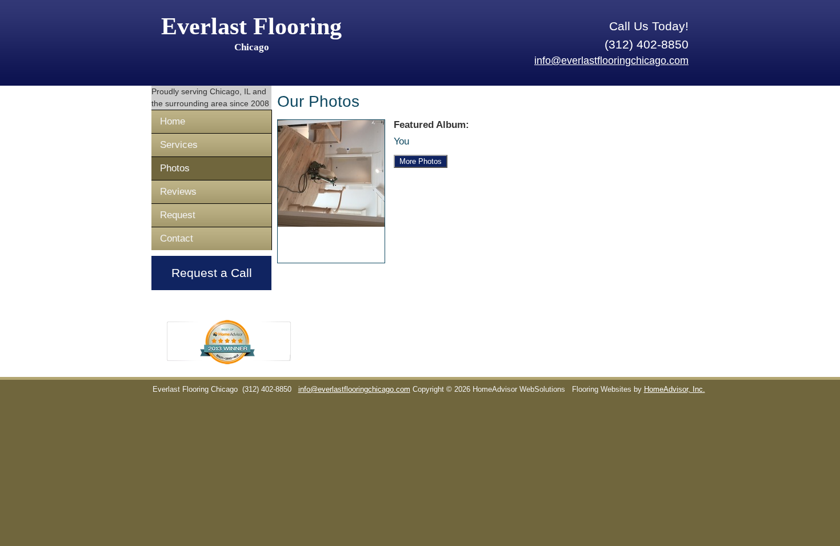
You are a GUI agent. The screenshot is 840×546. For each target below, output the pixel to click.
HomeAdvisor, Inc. (674, 390)
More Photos (420, 161)
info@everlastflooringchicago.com (611, 60)
